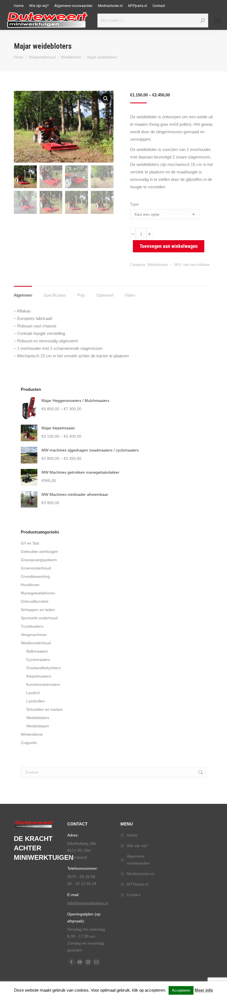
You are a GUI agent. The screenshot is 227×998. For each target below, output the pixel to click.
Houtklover (30, 585)
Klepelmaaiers (38, 676)
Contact (133, 894)
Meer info (204, 990)
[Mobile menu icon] (217, 20)
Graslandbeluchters (43, 668)
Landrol (33, 693)
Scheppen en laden (38, 609)
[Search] (202, 20)
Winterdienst (32, 734)
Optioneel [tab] (105, 295)
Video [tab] (130, 295)
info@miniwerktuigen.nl (87, 903)
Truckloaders (32, 626)
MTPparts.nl (137, 884)
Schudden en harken (44, 709)
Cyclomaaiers (38, 659)
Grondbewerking (35, 576)
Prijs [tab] (81, 295)
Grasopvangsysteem (39, 560)
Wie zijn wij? (137, 845)
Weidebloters (158, 265)
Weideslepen (37, 726)
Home (132, 835)
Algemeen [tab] (23, 295)
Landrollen (35, 701)
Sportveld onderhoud (39, 618)
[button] (106, 99)
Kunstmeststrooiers (43, 684)
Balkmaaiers (37, 651)
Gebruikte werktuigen (39, 551)
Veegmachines (34, 634)
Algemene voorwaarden (138, 859)
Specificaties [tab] (54, 295)
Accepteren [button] (181, 990)
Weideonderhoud (36, 643)
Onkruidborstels (34, 601)
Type (134, 204)
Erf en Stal (30, 543)
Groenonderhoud (36, 568)
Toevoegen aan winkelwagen (169, 246)
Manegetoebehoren (38, 593)
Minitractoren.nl (140, 873)
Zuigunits (29, 742)
